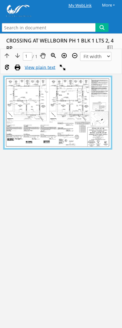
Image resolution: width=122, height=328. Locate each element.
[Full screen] (62, 67)
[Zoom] (53, 55)
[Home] (26, 11)
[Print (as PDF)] (17, 67)
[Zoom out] (74, 55)
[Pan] (43, 55)
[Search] (102, 27)
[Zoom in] (64, 55)
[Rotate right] (7, 67)
